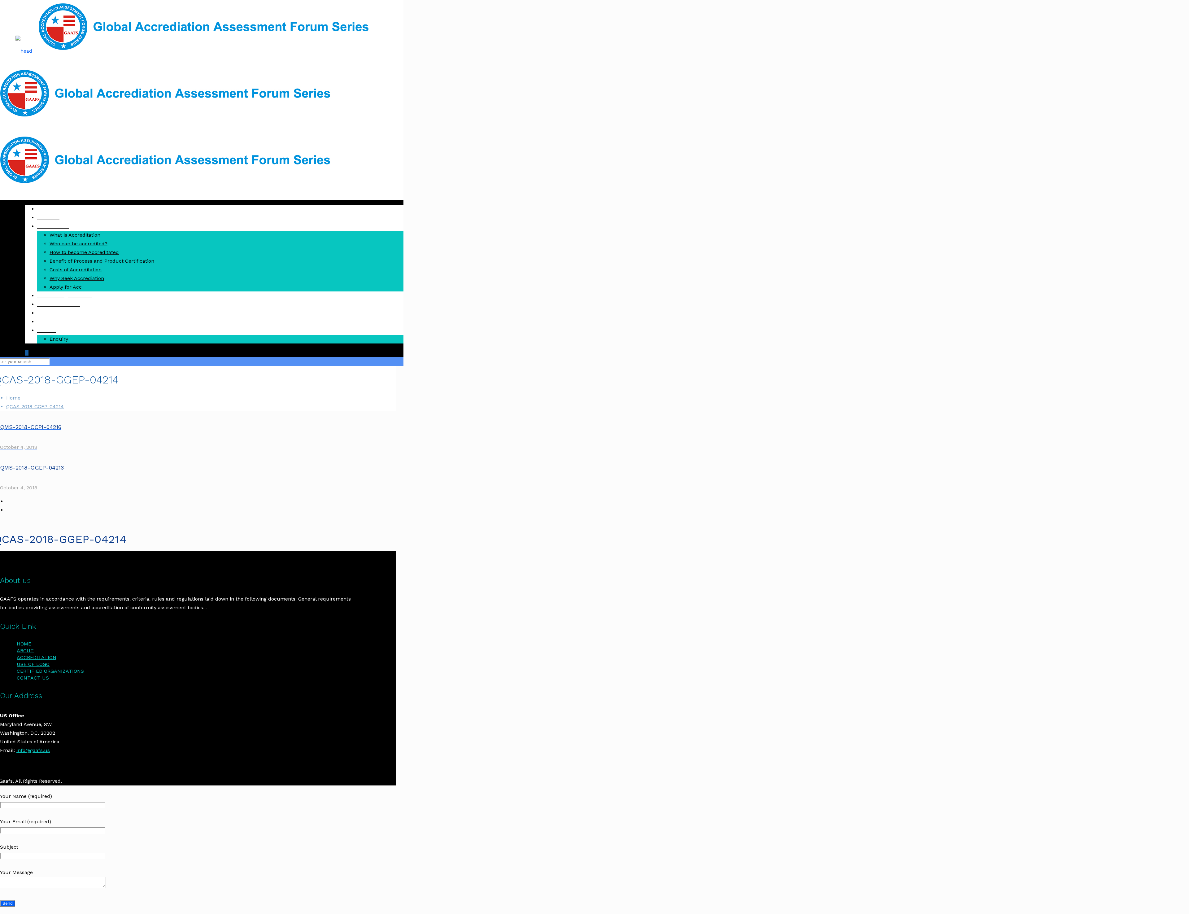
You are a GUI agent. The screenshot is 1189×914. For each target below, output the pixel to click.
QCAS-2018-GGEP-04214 (35, 406)
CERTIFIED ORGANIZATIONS (50, 671)
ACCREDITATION (36, 657)
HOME (24, 644)
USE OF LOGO (33, 664)
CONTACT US (33, 678)
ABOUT (25, 651)
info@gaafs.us (33, 750)
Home (13, 398)
